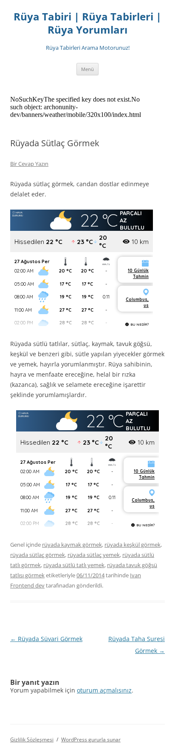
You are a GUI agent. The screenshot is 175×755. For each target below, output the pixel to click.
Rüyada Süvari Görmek (46, 639)
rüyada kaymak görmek (72, 544)
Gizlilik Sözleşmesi (32, 739)
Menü (87, 69)
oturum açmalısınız (104, 690)
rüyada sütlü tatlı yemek (73, 565)
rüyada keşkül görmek (132, 544)
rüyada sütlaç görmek (37, 555)
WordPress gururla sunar (91, 739)
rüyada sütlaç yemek (94, 555)
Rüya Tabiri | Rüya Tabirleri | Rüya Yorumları (87, 23)
